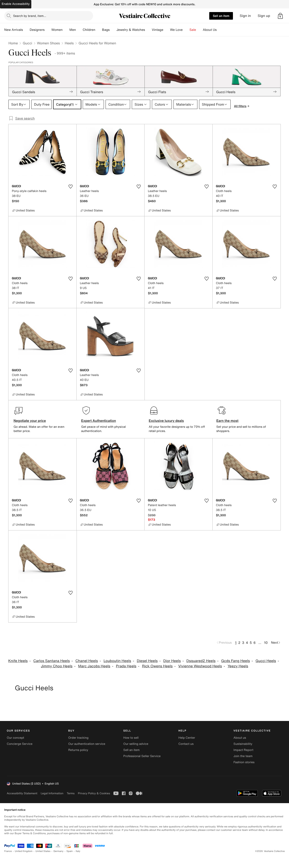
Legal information (52, 793)
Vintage (157, 29)
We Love (176, 29)
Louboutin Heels (117, 661)
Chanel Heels (87, 661)
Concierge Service (19, 744)
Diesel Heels (147, 661)
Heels (69, 43)
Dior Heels (172, 661)
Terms (70, 793)
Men (72, 29)
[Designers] (48, 29)
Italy (78, 851)
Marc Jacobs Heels (94, 666)
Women (57, 29)
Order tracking (78, 738)
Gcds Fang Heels (235, 661)
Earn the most (227, 420)
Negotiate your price (30, 420)
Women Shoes (48, 43)
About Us (210, 29)
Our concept (15, 738)
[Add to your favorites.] (70, 186)
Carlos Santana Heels (51, 661)
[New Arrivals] (26, 29)
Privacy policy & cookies (94, 793)
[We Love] (186, 29)
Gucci (27, 43)
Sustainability (243, 744)
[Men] (79, 29)
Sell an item (221, 16)
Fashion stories (244, 762)
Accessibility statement (22, 793)
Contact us (186, 744)
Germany (58, 851)
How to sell (131, 738)
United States (43, 851)
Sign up (264, 16)
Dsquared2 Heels (201, 661)
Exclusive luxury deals (166, 420)
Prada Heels (126, 666)
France (8, 851)
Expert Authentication (98, 420)
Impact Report (243, 750)
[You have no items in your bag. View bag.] (280, 16)
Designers (37, 29)
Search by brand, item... (29, 16)
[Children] (98, 29)
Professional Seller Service (142, 756)
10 (266, 642)
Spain (69, 851)
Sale (193, 29)
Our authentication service (86, 744)
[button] (280, 16)
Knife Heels (18, 661)
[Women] (66, 29)
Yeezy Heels (238, 666)
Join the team (243, 756)
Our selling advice (135, 744)
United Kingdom (24, 851)
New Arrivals (13, 29)
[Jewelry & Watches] (148, 29)
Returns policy (78, 750)
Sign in (245, 16)
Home (13, 43)
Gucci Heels (266, 661)
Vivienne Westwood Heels (200, 666)
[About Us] (220, 29)
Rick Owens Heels (157, 666)
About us (240, 738)
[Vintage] (166, 29)
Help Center (186, 738)
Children (89, 29)
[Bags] (113, 29)
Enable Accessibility (16, 4)
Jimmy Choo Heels (56, 666)
